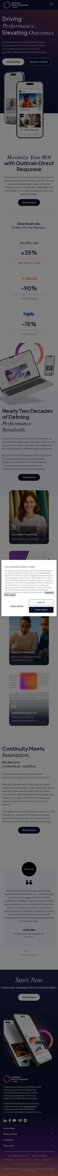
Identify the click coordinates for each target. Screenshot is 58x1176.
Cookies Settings (16, 606)
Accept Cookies (41, 610)
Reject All (41, 602)
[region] (28, 588)
